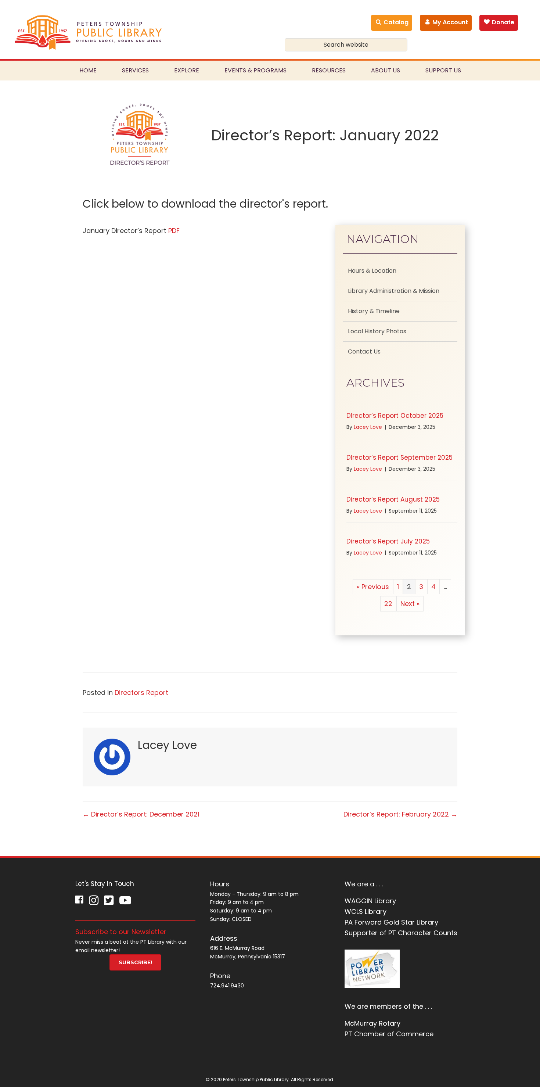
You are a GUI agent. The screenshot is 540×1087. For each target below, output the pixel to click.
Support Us (443, 70)
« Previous (373, 586)
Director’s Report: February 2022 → (400, 814)
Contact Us (364, 351)
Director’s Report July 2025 (388, 541)
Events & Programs (255, 70)
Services (135, 70)
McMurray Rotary (372, 1023)
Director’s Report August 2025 (393, 499)
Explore (186, 70)
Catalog (395, 22)
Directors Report (141, 692)
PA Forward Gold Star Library (391, 922)
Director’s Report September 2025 (399, 457)
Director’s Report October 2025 (394, 415)
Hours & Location (372, 270)
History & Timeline (374, 311)
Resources (329, 70)
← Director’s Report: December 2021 (141, 814)
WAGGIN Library (370, 900)
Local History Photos (377, 331)
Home (88, 70)
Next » (410, 603)
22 (388, 603)
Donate (502, 22)
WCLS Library (365, 911)
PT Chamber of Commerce (389, 1033)
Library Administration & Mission (393, 291)
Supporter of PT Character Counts (401, 932)
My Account (449, 22)
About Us (385, 70)
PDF (174, 230)
